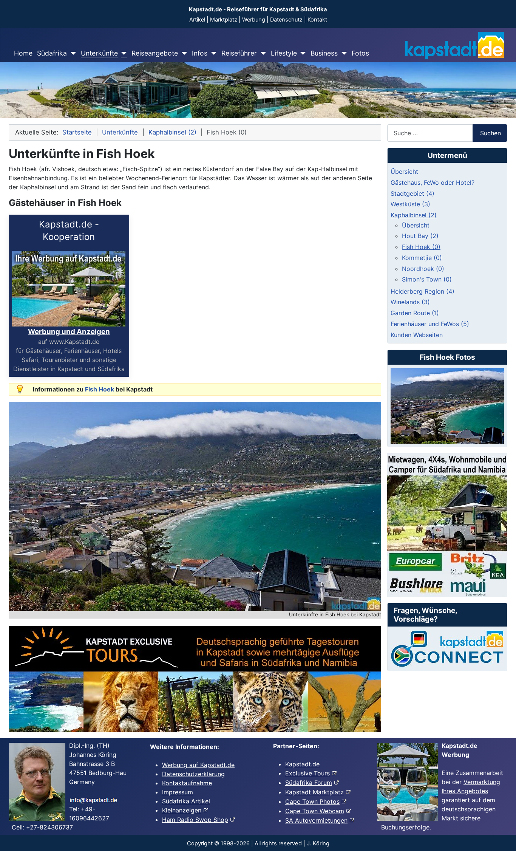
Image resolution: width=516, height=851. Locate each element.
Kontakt (317, 19)
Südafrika (52, 53)
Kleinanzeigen (181, 810)
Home (23, 53)
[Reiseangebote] (182, 53)
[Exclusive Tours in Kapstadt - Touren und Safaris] (195, 679)
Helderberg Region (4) (422, 291)
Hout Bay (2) (420, 236)
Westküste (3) (410, 204)
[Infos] (212, 53)
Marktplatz (223, 19)
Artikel (197, 19)
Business (324, 53)
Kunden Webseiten (417, 335)
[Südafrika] (71, 53)
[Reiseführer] (261, 53)
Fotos (360, 53)
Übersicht (404, 171)
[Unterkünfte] (122, 53)
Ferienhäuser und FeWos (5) (430, 324)
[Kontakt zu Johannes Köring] (447, 649)
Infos (199, 53)
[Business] (342, 53)
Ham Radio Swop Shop (195, 819)
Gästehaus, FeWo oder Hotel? (432, 182)
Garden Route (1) (415, 313)
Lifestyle (284, 53)
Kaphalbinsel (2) (414, 215)
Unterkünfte (99, 53)
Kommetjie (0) (422, 257)
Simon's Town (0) (427, 279)
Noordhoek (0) (423, 268)
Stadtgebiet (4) (412, 193)
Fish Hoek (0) (421, 247)
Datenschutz (286, 19)
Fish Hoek (99, 389)
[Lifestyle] (301, 53)
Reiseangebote (154, 53)
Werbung (253, 19)
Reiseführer (239, 53)
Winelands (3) (410, 302)
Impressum (177, 792)
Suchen (490, 133)
